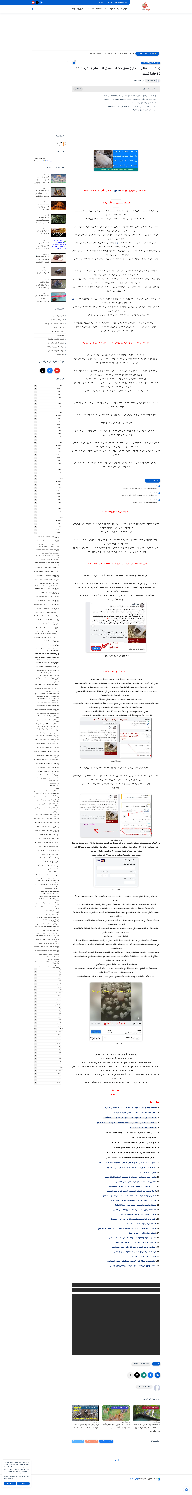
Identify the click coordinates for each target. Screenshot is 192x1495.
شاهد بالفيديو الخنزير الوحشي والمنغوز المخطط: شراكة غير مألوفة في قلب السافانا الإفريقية (42, 246)
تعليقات (60, 145)
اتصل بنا (101, 2)
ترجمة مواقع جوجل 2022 (53, 650)
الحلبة (57, 788)
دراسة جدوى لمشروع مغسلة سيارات (49, 673)
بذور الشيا (56, 682)
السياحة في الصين (57, 320)
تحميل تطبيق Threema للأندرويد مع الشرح (48, 933)
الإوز (58, 565)
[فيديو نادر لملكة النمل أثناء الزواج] (58, 271)
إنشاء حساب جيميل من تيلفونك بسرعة (49, 954)
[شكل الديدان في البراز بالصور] (58, 232)
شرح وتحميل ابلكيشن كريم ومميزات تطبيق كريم (46, 637)
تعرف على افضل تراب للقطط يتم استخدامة (48, 546)
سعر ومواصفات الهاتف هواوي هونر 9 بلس (48, 703)
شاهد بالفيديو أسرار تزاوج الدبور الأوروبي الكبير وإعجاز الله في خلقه (41, 194)
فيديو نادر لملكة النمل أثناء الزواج (43, 271)
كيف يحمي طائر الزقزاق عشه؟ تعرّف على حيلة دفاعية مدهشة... (85, 1426)
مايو (59, 398)
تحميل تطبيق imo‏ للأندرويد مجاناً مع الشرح (48, 924)
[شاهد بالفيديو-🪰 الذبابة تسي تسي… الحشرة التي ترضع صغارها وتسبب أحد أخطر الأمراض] (58, 258)
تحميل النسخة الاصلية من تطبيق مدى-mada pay (46, 631)
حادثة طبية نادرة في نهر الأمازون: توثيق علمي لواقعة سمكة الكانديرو (42, 299)
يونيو (59, 395)
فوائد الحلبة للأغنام (54, 785)
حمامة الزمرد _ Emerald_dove (52, 888)
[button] (150, 1375)
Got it (23, 1483)
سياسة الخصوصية (121, 2)
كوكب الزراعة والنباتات (99, 9)
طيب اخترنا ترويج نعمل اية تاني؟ (144, 110)
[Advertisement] (96, 33)
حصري (86, 211)
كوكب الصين (134, 1479)
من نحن (109, 2)
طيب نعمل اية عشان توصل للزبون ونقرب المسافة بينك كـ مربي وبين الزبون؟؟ (128, 99)
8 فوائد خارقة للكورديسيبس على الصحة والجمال (46, 586)
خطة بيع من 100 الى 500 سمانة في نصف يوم (47, 878)
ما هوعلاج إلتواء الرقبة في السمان (50, 854)
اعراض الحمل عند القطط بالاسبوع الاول (48, 544)
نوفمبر (59, 419)
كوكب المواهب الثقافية (55, 351)
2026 (61, 386)
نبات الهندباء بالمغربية (53, 871)
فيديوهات (60, 335)
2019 (61, 1068)
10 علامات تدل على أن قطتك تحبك (50, 553)
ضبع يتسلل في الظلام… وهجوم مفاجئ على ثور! (43, 207)
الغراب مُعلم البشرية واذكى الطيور (50, 894)
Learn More (10, 1483)
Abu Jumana (151, 80)
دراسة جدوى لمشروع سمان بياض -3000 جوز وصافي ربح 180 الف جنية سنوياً (127, 1123)
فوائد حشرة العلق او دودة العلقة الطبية (48, 726)
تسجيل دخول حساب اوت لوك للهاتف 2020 (48, 660)
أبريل (59, 401)
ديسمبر (58, 416)
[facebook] (41, 2)
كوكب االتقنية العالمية (56, 339)
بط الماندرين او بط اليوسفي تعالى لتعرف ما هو (139, 495)
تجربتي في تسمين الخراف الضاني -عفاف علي (48, 771)
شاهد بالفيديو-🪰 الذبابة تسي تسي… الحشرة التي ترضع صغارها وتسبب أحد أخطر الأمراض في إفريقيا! (42, 260)
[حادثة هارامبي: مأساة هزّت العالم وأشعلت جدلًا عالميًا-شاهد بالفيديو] (58, 284)
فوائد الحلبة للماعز (54, 783)
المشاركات (58, 143)
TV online (60, 355)
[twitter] (37, 2)
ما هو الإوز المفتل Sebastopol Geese (49, 733)
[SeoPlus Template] (159, 1479)
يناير (59, 410)
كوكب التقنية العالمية (118, 9)
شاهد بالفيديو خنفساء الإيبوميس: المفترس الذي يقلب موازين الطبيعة (42, 221)
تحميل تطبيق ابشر (54, 812)
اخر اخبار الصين (58, 316)
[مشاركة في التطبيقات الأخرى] (130, 1375)
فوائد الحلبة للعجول (54, 780)
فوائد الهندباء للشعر (53, 869)
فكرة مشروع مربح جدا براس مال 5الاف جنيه (48, 670)
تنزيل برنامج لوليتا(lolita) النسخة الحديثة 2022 (47, 612)
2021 (61, 990)
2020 (61, 1029)
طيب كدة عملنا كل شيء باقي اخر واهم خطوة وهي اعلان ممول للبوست (131, 106)
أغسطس (58, 389)
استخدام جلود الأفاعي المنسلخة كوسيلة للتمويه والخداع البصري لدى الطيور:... (147, 1428)
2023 (61, 479)
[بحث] (33, 9)
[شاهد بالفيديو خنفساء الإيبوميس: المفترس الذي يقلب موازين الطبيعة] (58, 219)
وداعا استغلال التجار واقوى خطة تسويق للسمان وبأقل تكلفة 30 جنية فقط (129, 96)
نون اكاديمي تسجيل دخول (52, 691)
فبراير (59, 407)
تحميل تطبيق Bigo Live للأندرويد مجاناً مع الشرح (47, 724)
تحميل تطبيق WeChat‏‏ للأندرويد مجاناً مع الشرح (47, 917)
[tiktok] (42, 370)
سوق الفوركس (58, 327)
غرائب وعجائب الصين (56, 331)
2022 (61, 518)
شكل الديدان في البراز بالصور (43, 232)
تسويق (117, 191)
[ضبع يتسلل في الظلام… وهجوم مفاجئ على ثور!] (58, 205)
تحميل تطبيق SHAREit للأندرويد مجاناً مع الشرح (47, 693)
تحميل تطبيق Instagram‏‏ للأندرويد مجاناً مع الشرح (46, 791)
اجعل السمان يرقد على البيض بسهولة (49, 891)
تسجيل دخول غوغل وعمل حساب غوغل (49, 943)
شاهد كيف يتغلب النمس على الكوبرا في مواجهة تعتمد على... (111, 54)
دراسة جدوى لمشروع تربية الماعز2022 (49, 675)
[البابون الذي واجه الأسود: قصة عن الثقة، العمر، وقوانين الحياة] (58, 178)
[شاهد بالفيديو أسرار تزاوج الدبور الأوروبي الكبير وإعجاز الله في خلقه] (58, 192)
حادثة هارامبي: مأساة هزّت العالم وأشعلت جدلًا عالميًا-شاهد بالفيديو (42, 286)
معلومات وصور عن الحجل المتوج (145, 502)
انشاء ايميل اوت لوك (53, 959)
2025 (61, 413)
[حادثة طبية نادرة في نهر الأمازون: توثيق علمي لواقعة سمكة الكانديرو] (58, 297)
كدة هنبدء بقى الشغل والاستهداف (143, 103)
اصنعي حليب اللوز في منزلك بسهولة (49, 583)
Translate (50, 161)
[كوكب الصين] (145, 6)
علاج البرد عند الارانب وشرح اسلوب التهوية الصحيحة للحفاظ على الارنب (127, 1163)
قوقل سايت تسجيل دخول (52, 915)
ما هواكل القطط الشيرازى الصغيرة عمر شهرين (47, 562)
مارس (59, 404)
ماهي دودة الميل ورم (148, 1173)
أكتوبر (59, 422)
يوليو (59, 392)
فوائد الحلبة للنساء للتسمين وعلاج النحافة (48, 778)
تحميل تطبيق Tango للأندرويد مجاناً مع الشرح (47, 793)
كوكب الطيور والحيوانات (80, 9)
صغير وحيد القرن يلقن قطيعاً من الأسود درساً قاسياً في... (116, 1426)
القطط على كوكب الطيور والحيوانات (50, 559)
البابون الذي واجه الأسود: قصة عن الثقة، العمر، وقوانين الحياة (41, 180)
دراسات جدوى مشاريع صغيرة (53, 324)
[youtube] (33, 2)
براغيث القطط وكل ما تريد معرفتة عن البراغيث (139, 488)
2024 (61, 443)
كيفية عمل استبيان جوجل (52, 957)
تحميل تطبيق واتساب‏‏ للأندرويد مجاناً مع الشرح (47, 657)
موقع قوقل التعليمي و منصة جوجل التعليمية (47, 648)
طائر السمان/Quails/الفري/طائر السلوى (49, 896)
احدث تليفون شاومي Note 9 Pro (51, 930)
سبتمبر (58, 455)
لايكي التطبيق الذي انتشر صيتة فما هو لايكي (48, 713)
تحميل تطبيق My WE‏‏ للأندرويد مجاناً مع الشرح (47, 696)
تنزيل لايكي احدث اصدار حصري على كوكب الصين (47, 688)
